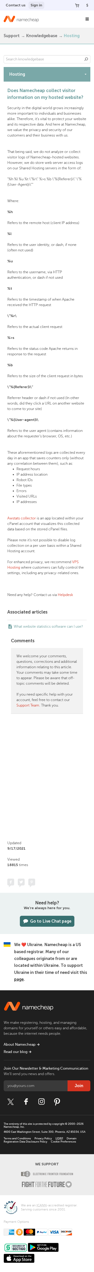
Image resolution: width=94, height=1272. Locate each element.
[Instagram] (41, 1102)
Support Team (27, 705)
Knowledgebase (41, 35)
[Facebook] (26, 1102)
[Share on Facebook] (10, 882)
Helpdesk (65, 595)
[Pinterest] (57, 1102)
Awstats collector (21, 518)
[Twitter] (10, 1102)
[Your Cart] (77, 5)
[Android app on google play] (43, 1247)
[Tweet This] (21, 882)
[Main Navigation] (87, 19)
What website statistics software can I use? (48, 626)
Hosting (72, 35)
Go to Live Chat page (50, 921)
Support (12, 35)
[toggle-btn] (85, 74)
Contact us (16, 5)
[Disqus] (47, 776)
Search (86, 59)
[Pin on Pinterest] (31, 882)
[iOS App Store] (19, 1258)
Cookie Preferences (63, 1141)
